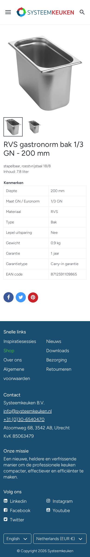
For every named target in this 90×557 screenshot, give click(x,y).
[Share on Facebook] (8, 297)
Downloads (57, 350)
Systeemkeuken (60, 551)
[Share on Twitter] (21, 297)
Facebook (20, 510)
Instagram (63, 501)
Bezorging (56, 360)
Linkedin (18, 501)
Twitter (17, 519)
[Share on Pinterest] (33, 297)
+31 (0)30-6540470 (24, 419)
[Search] (82, 12)
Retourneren (58, 369)
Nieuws (53, 341)
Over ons (12, 360)
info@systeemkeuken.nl (27, 411)
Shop (8, 350)
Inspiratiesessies (19, 341)
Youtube (61, 510)
